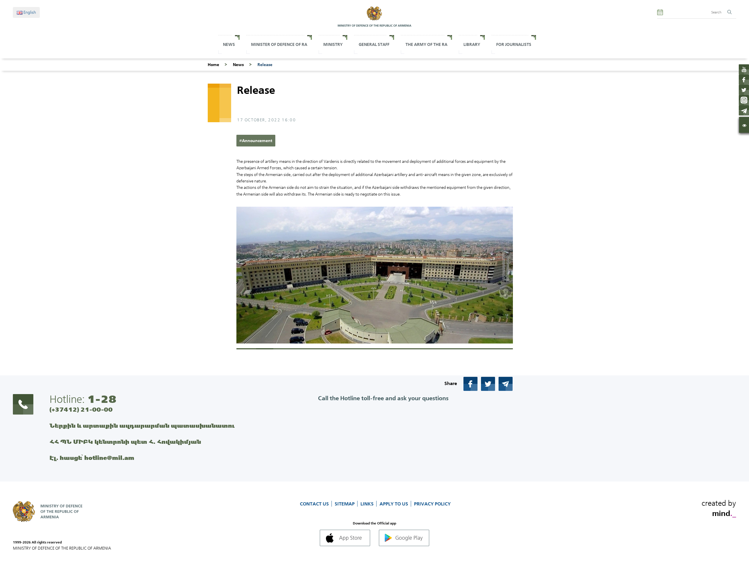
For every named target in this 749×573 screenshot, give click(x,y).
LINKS (367, 504)
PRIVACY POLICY (432, 504)
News (229, 44)
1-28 (101, 399)
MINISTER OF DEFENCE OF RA (279, 44)
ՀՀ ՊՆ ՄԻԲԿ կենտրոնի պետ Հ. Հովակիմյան (125, 441)
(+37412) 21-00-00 (81, 409)
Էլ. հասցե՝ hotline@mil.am (91, 457)
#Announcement (255, 140)
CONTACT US (315, 504)
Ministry (333, 44)
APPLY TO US (394, 504)
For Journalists (513, 44)
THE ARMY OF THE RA (426, 44)
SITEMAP (345, 504)
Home (213, 64)
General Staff (374, 44)
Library (471, 44)
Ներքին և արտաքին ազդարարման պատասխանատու (142, 425)
